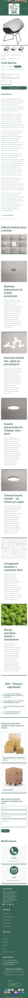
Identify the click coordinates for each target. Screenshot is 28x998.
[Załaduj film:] (14, 244)
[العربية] (6, 1)
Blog (4, 948)
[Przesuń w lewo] (1, 50)
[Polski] (18, 1)
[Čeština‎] (8, 1)
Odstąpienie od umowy (8, 951)
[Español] (23, 1)
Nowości (5, 945)
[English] (11, 1)
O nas (4, 935)
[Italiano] (16, 1)
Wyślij (5, 831)
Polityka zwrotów (7, 920)
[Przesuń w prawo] (26, 50)
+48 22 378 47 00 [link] (13, 861)
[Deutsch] (13, 1)
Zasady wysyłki (6, 923)
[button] (1, 9)
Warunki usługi (6, 926)
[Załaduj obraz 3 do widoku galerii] (21, 50)
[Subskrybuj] (22, 973)
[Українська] (25, 1)
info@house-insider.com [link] (13, 880)
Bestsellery (5, 942)
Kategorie (5, 938)
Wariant (2, 73)
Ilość (2, 79)
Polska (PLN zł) (13, 984)
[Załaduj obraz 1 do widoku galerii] (7, 50)
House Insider (11, 997)
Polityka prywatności (8, 916)
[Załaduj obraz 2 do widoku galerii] (14, 50)
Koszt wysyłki (12, 69)
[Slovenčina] (21, 1)
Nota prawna (6, 913)
